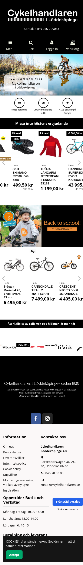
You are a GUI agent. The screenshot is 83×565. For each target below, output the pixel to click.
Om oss (8, 447)
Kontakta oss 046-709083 (41, 29)
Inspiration (11, 490)
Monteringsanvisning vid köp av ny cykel (18, 482)
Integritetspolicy (14, 463)
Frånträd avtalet (68, 502)
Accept (14, 555)
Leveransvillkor (13, 458)
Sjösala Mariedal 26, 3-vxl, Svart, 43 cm (12, 292)
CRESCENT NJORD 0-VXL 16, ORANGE (69, 290)
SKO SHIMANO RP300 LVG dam (12, 174)
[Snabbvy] (23, 145)
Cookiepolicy (12, 469)
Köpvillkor (10, 475)
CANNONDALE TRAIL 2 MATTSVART (42, 290)
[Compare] (23, 137)
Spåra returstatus (67, 509)
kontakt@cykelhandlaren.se (60, 485)
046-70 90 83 (54, 473)
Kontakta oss (12, 452)
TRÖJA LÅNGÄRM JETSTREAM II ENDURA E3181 (40, 176)
